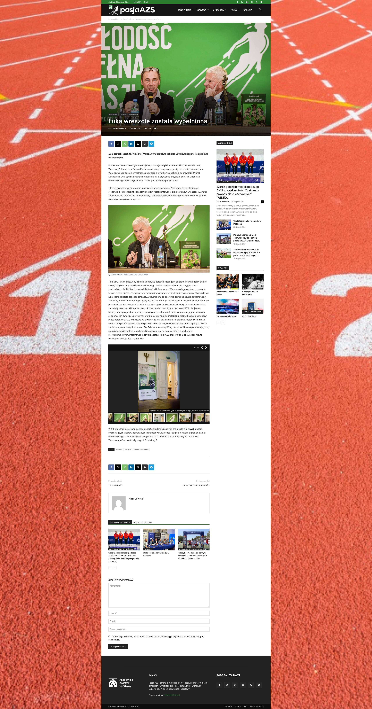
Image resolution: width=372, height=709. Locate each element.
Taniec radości (115, 485)
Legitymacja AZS (257, 706)
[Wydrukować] (145, 144)
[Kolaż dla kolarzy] (253, 306)
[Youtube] (261, 2)
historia (119, 450)
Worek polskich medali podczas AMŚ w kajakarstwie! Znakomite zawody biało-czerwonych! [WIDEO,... (238, 192)
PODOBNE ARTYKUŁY (120, 522)
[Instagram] (242, 2)
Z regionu (218, 9)
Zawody (201, 9)
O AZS (146, 2)
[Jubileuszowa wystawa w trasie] (228, 281)
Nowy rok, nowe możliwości (196, 485)
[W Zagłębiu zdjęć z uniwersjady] (253, 281)
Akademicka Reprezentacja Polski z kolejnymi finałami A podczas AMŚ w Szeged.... (246, 252)
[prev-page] (110, 567)
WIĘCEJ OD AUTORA (142, 522)
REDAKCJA (137, 2)
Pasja (234, 9)
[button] (260, 10)
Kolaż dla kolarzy (249, 316)
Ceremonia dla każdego (227, 316)
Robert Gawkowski (141, 450)
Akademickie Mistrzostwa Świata (121, 549)
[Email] (138, 144)
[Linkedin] (247, 2)
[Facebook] (237, 2)
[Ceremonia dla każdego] (228, 306)
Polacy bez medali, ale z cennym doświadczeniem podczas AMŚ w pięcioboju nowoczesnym (192, 556)
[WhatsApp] (125, 144)
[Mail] (252, 2)
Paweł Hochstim (223, 201)
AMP (245, 706)
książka (128, 450)
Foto (218, 288)
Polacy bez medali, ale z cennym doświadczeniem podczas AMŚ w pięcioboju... (246, 238)
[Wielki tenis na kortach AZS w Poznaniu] (159, 539)
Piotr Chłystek (118, 128)
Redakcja (228, 706)
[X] (256, 2)
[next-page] (115, 567)
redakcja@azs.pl (172, 695)
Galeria (247, 9)
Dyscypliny (184, 9)
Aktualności (127, 19)
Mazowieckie (133, 114)
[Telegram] (151, 144)
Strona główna (114, 19)
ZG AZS (238, 706)
